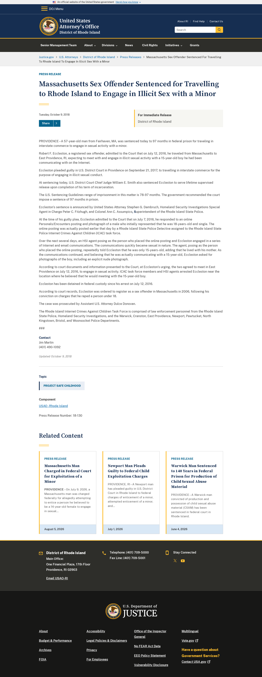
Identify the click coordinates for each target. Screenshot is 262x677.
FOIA (42, 659)
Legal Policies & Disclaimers (107, 640)
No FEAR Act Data (147, 646)
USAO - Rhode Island (53, 406)
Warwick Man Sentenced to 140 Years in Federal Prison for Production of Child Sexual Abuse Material (194, 476)
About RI (182, 21)
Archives (45, 650)
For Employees (97, 659)
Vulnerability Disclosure (151, 665)
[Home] (70, 33)
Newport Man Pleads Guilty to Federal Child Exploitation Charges (128, 471)
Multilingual (190, 631)
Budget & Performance (55, 640)
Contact (194, 662)
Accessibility (96, 631)
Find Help (199, 21)
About (43, 631)
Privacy (92, 650)
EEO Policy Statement (150, 655)
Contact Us (216, 21)
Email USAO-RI (57, 578)
